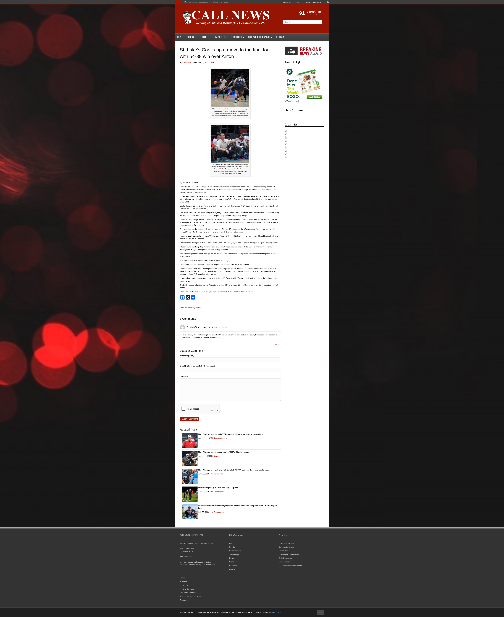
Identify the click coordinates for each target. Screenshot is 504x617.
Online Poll (283, 551)
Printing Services (187, 589)
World (231, 562)
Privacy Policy (275, 612)
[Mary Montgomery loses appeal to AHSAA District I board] (190, 458)
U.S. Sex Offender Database (290, 566)
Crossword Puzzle (286, 543)
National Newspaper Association (201, 564)
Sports (232, 547)
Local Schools (284, 562)
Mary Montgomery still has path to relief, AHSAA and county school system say (233, 470)
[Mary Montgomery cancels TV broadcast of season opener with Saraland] (190, 440)
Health (232, 569)
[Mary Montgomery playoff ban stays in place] (190, 494)
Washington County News (289, 554)
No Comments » (220, 438)
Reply (277, 344)
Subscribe (306, 2)
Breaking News (194, 308)
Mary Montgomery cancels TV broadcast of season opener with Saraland (230, 434)
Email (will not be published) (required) (197, 366)
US (230, 543)
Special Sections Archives (190, 596)
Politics (232, 558)
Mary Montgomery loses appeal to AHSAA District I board (206, 2)
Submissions (236, 37)
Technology (234, 554)
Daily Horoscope (285, 558)
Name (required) (187, 355)
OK (320, 612)
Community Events (286, 547)
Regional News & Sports (259, 37)
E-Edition (296, 2)
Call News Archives (188, 593)
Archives (316, 2)
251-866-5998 (186, 556)
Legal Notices (219, 37)
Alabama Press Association (199, 562)
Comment (184, 376)
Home (179, 37)
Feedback (280, 37)
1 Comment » (218, 456)
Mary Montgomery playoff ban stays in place (218, 488)
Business (233, 566)
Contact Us (286, 2)
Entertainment (235, 551)
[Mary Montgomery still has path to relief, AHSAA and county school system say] (190, 476)
